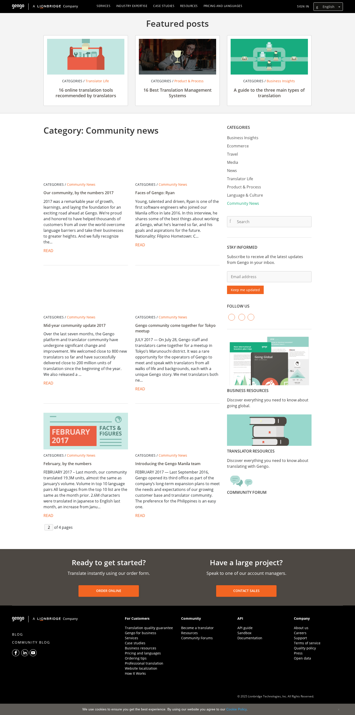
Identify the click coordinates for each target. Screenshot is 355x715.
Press (298, 653)
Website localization (141, 668)
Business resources (140, 648)
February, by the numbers (67, 463)
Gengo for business (140, 633)
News (232, 170)
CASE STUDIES (163, 6)
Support (300, 638)
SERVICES (103, 6)
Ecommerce (238, 146)
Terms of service (307, 643)
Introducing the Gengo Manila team (167, 463)
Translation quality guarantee (149, 628)
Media (232, 162)
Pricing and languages (143, 653)
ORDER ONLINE (108, 590)
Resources (189, 633)
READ (48, 250)
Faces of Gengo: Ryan (155, 192)
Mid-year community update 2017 (74, 325)
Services (131, 638)
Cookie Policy (236, 709)
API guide (245, 628)
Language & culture (245, 195)
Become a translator (197, 628)
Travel (232, 154)
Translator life (97, 81)
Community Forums (197, 638)
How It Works (135, 673)
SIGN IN (303, 6)
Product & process (188, 81)
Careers (300, 633)
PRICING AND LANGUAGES (223, 6)
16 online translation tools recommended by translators (86, 92)
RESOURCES (189, 6)
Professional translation (144, 663)
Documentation (249, 638)
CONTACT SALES (246, 590)
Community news (80, 184)
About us (301, 628)
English (328, 6)
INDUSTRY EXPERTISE (131, 6)
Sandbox (244, 633)
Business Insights (280, 81)
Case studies (135, 643)
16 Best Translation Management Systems (177, 92)
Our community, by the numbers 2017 (78, 192)
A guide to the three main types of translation (269, 92)
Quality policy (305, 648)
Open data (302, 658)
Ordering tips (136, 658)
